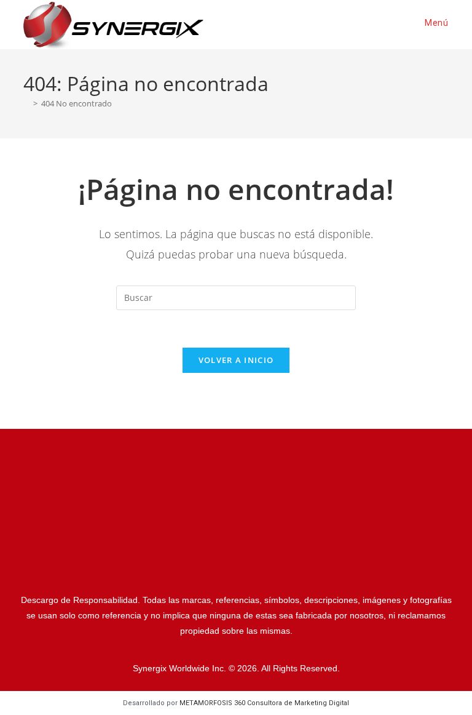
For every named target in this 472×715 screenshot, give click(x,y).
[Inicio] (26, 103)
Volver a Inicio (236, 359)
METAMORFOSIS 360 (264, 703)
